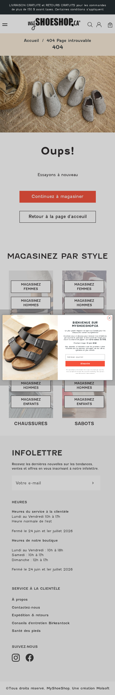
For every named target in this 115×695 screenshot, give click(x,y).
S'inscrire (85, 364)
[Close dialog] (109, 318)
